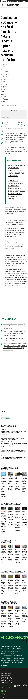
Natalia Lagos (22, 125)
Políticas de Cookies (6, 688)
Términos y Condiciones (4, 694)
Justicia (19, 416)
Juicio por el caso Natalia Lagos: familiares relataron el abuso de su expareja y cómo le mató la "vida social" (13, 432)
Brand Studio (5, 653)
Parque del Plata (5, 418)
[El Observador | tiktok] (17, 641)
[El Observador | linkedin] (20, 641)
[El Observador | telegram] (26, 641)
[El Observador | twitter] (18, 638)
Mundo (12, 653)
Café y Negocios (17, 648)
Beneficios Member (16, 646)
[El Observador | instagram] (23, 638)
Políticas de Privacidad (4, 691)
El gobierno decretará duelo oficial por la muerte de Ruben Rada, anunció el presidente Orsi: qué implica (13, 458)
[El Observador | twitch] (26, 643)
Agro (16, 651)
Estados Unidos (5, 665)
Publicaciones (18, 660)
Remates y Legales (18, 658)
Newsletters (5, 662)
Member (7, 646)
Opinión (3, 658)
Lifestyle (19, 655)
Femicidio (12, 416)
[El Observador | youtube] (26, 638)
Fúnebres (9, 658)
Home (2, 646)
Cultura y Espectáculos (8, 655)
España (20, 662)
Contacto (3, 697)
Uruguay (4, 1)
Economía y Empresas (7, 651)
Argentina (11, 1)
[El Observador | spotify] (23, 641)
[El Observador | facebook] (20, 638)
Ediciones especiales (7, 660)
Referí (2, 648)
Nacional (24, 5)
